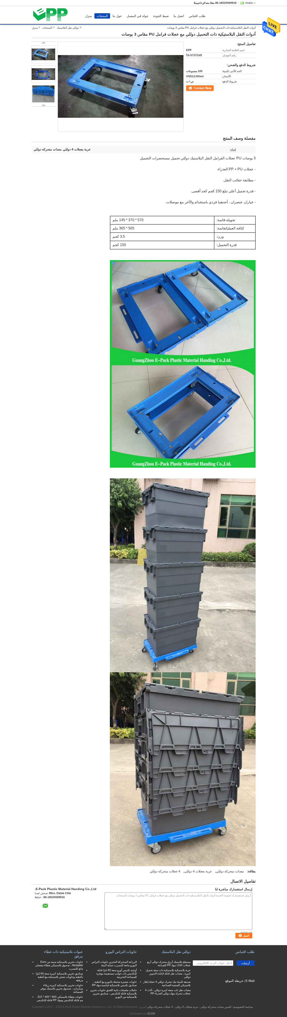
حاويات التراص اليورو (121, 952)
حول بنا (117, 16)
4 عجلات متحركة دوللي (165, 871)
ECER (151, 1013)
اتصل (211, 87)
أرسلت (245, 963)
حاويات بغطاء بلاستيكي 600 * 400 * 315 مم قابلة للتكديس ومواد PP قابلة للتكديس (60, 998)
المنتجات (102, 16)
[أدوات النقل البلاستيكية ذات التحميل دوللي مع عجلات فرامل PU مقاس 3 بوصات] (43, 54)
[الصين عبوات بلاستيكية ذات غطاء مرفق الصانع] (51, 15)
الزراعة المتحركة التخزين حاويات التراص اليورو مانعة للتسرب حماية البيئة (114, 963)
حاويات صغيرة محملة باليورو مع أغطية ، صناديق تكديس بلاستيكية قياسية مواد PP (114, 983)
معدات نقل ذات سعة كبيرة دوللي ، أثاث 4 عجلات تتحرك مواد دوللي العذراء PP (168, 992)
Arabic (249, 2)
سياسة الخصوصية (243, 1006)
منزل (88, 16)
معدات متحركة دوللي (230, 871)
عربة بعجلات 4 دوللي (198, 871)
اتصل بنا (179, 16)
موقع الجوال (245, 986)
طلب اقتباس (197, 16)
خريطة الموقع (234, 981)
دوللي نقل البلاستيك (68, 27)
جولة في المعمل (137, 16)
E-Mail (250, 981)
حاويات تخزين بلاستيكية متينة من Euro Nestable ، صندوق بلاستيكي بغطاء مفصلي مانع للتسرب (59, 965)
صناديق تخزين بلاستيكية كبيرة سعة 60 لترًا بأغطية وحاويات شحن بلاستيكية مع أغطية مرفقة (59, 977)
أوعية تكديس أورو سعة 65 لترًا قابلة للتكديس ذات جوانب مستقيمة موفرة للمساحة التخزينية (116, 973)
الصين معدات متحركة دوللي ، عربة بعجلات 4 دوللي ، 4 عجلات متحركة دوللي (189, 1006)
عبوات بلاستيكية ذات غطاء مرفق (63, 954)
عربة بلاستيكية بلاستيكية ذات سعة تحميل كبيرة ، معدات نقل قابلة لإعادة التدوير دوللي (168, 973)
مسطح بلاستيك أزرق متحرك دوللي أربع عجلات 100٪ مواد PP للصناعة (169, 963)
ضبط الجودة (161, 16)
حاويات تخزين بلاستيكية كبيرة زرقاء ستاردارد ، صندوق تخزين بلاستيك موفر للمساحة (61, 988)
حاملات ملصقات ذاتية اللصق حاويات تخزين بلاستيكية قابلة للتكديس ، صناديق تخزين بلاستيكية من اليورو (113, 993)
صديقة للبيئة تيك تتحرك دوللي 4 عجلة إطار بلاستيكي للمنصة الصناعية (167, 983)
